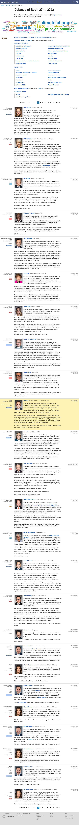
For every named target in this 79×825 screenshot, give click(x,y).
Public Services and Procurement (57, 77)
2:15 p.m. (10, 504)
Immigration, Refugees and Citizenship (26, 72)
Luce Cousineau (52, 63)
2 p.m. (11, 112)
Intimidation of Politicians (55, 61)
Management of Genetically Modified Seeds (27, 61)
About (54, 2)
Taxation (18, 70)
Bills (33, 2)
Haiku (66, 816)
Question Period (18, 67)
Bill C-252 (41, 88)
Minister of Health (38, 506)
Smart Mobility (20, 56)
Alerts (37, 819)
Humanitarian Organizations (23, 46)
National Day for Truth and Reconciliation (59, 46)
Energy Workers (52, 53)
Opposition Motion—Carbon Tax (23, 40)
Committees (47, 2)
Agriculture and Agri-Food (23, 97)
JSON (71, 818)
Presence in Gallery (53, 85)
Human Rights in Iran (21, 48)
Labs (59, 2)
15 (48, 102)
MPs (29, 2)
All (53, 102)
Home (2, 5)
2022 (13, 5)
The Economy (19, 80)
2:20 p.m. (10, 633)
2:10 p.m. (10, 342)
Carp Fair (18, 53)
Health (49, 80)
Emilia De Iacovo (20, 51)
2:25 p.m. (10, 770)
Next (57, 102)
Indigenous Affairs (21, 63)
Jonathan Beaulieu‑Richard (55, 48)
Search (37, 818)
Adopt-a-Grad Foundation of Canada (58, 51)
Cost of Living (19, 58)
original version (57, 15)
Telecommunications (53, 72)
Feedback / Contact (69, 815)
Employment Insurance (54, 70)
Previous (22, 102)
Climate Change (20, 82)
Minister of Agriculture (52, 506)
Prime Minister (46, 165)
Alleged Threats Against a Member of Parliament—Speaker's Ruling (32, 37)
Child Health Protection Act (21, 88)
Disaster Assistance (21, 75)
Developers (67, 818)
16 (50, 102)
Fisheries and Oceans (54, 75)
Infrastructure (19, 77)
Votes (51, 816)
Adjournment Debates (20, 91)
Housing (50, 56)
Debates (39, 2)
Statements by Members (21, 43)
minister (37, 690)
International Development (55, 82)
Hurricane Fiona (52, 58)
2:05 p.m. (10, 216)
